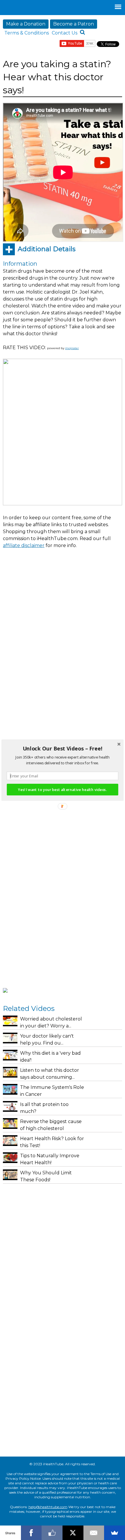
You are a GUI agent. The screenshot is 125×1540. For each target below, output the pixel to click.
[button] (62, 748)
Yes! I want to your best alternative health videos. (62, 789)
